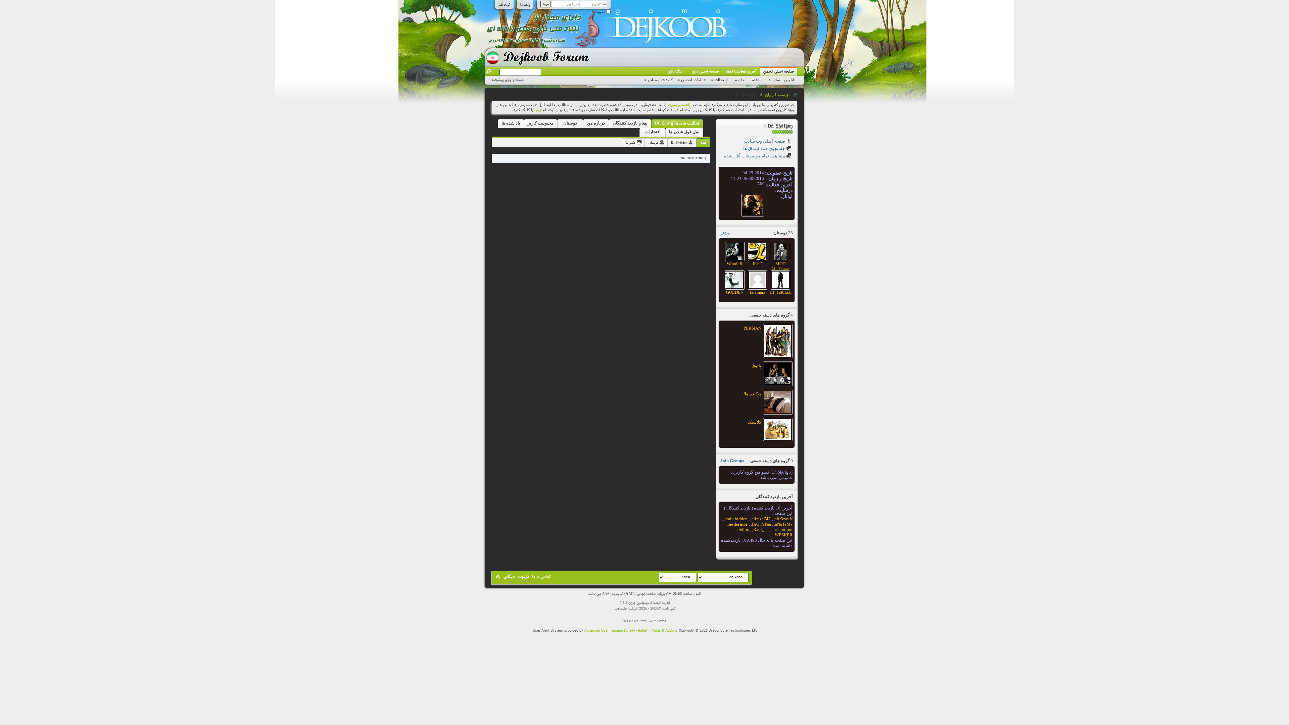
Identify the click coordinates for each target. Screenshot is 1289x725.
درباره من (596, 123)
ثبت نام (504, 5)
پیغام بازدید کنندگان (630, 123)
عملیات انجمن (693, 80)
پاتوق (756, 365)
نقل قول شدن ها (684, 131)
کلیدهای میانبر (660, 80)
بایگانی (509, 576)
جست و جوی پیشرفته (508, 80)
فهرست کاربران (778, 95)
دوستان (570, 123)
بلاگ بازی (675, 71)
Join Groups (732, 460)
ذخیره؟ (600, 12)
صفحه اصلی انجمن (778, 71)
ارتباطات (721, 80)
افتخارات (652, 131)
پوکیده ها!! (751, 393)
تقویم (739, 80)
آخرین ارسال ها (780, 80)
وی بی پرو (630, 620)
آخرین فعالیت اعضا (741, 71)
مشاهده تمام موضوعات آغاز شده (755, 155)
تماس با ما (541, 576)
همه (703, 142)
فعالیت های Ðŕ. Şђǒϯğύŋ (677, 123)
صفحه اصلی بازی (705, 71)
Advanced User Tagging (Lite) (608, 631)
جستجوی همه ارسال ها (764, 148)
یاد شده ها (511, 123)
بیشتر (725, 232)
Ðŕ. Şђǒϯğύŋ (679, 142)
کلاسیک (754, 422)
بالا (497, 576)
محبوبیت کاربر (541, 123)
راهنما (525, 5)
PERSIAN (752, 328)
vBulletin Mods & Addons (657, 631)
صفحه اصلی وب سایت (765, 141)
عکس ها (630, 142)
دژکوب (523, 576)
